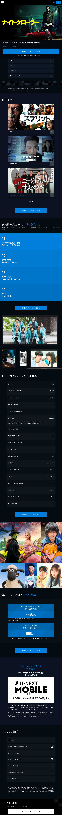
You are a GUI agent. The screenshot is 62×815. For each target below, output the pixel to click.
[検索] (54, 2)
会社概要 (12, 806)
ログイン (58, 2)
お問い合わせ (24, 806)
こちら (42, 55)
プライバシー (18, 806)
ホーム (8, 806)
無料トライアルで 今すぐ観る (31, 51)
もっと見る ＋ (31, 201)
